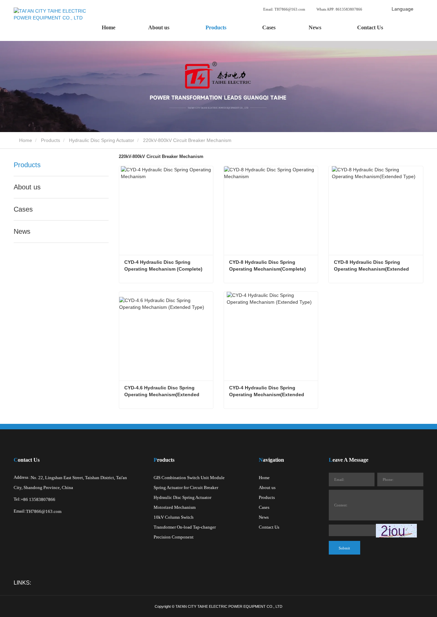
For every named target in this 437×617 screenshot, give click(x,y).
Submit (344, 547)
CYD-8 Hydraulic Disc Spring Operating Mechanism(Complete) (267, 265)
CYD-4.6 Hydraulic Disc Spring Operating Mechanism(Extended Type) (162, 391)
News (22, 231)
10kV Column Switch (174, 517)
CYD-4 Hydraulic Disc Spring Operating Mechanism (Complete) (163, 265)
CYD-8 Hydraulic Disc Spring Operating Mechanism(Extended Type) (372, 265)
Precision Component (174, 537)
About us (27, 187)
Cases (269, 27)
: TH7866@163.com (284, 9)
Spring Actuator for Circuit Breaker (186, 487)
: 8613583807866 (339, 9)
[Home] (55, 20)
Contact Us (370, 27)
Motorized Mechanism (175, 507)
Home (108, 27)
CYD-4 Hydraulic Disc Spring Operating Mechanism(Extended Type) (267, 391)
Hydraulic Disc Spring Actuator (101, 140)
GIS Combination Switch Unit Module (189, 477)
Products (50, 140)
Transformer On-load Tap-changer (185, 527)
